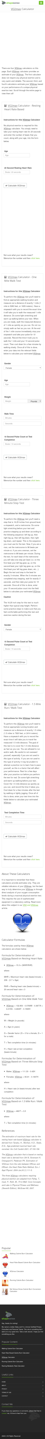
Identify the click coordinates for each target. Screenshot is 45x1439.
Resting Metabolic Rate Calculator (13, 1366)
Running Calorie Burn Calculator (21, 1280)
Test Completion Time (14, 812)
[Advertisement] (22, 38)
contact (4, 1413)
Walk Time (9, 413)
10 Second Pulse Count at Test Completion (18, 438)
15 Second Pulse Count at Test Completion (18, 643)
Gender (7, 363)
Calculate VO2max (16, 185)
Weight (7, 397)
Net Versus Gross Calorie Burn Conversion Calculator (25, 1290)
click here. (35, 258)
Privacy (4, 1389)
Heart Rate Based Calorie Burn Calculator (25, 1262)
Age (6, 151)
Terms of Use (6, 1392)
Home (4, 1382)
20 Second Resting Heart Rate (18, 167)
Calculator (8, 1357)
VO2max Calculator (17, 1271)
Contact (5, 1396)
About (4, 1385)
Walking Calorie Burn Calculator (21, 1253)
